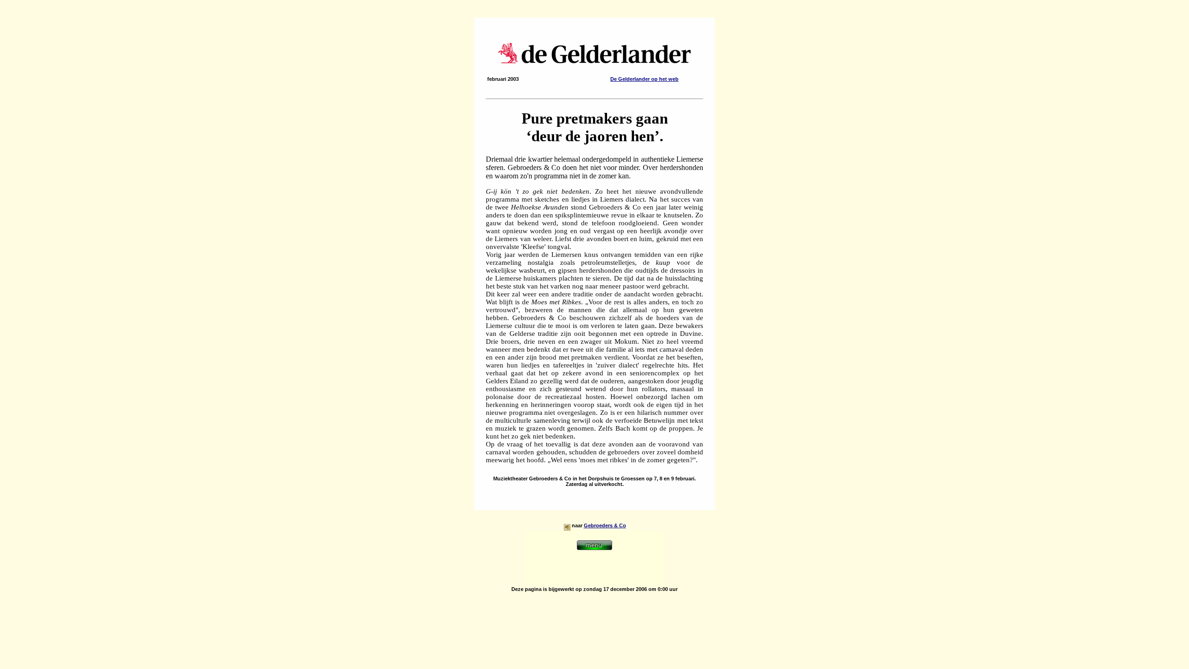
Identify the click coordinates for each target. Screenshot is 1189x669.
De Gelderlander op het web (644, 79)
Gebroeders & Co (605, 525)
